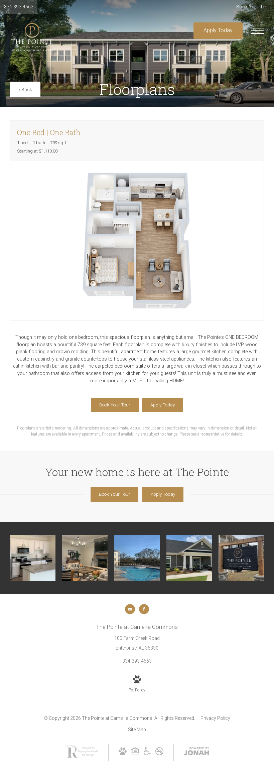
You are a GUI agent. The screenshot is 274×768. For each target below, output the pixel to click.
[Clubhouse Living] (85, 558)
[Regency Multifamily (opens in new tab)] (81, 757)
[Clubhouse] (189, 558)
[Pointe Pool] (137, 558)
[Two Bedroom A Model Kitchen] (32, 558)
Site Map (137, 729)
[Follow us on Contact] (130, 609)
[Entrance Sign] (241, 558)
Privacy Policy (215, 718)
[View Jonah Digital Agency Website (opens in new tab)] (196, 752)
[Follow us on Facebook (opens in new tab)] (144, 609)
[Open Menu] (257, 31)
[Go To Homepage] (31, 37)
